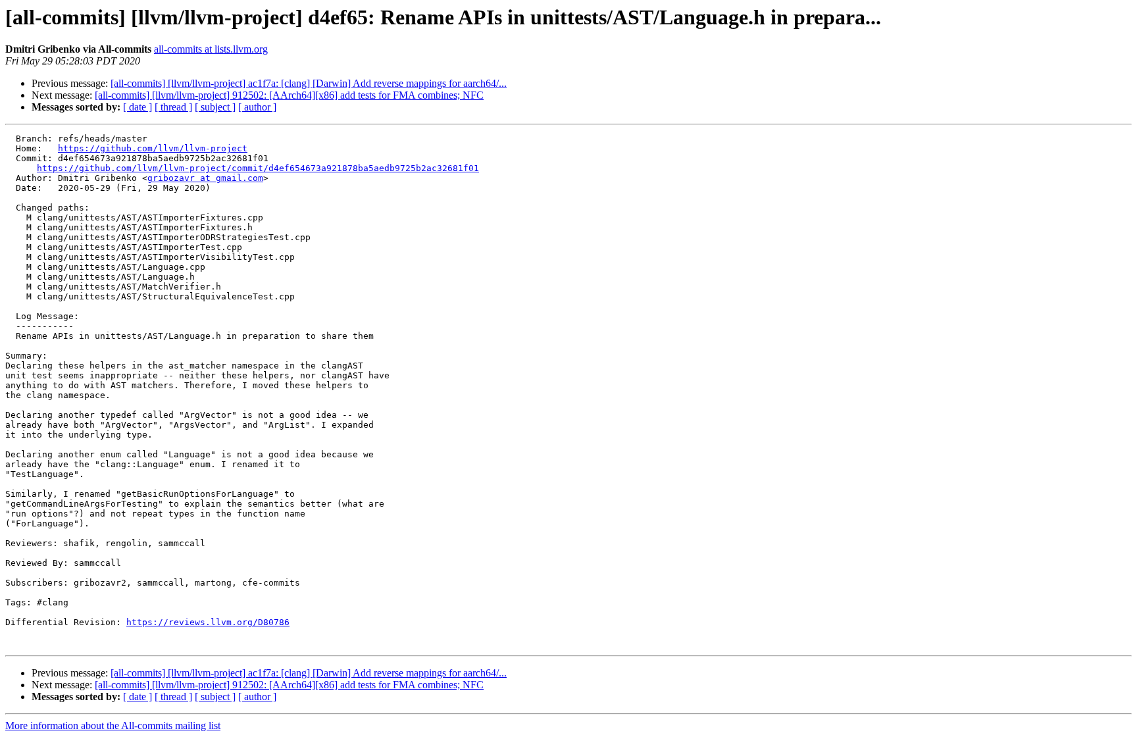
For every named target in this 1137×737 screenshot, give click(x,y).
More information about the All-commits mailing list (112, 725)
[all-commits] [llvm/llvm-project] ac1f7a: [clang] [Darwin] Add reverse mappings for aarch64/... (309, 83)
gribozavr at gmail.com (205, 178)
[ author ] (257, 107)
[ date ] (137, 107)
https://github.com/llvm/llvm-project (152, 148)
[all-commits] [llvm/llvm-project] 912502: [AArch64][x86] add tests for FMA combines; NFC (289, 95)
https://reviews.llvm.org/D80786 (208, 622)
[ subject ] (215, 107)
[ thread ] (173, 107)
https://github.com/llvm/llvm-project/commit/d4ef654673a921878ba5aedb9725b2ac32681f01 (258, 168)
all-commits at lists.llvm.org (211, 49)
